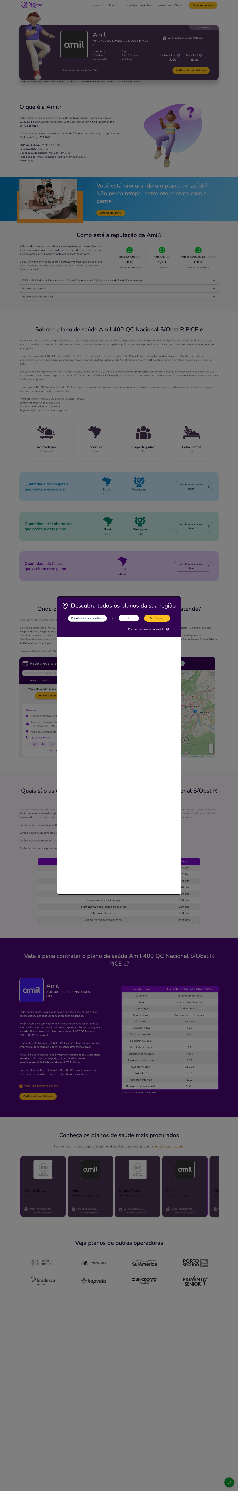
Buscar (159, 618)
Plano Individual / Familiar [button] (86, 618)
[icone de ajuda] (167, 629)
